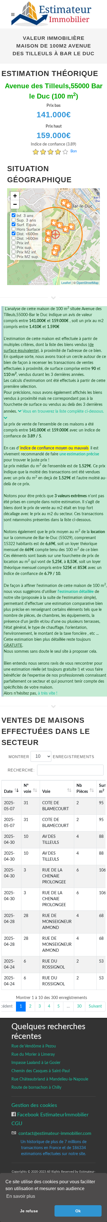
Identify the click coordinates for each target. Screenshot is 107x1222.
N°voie (27, 789)
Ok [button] (78, 1211)
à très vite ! (47, 693)
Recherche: (21, 770)
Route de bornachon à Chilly (36, 1088)
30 (79, 1006)
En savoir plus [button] (20, 1196)
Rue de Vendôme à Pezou (33, 1046)
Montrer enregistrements (51, 756)
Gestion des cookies (34, 1105)
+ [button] (15, 195)
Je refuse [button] (29, 1211)
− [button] (15, 204)
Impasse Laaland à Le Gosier (35, 1063)
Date (8, 792)
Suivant (95, 1006)
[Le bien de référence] (55, 234)
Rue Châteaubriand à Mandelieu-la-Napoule (49, 1079)
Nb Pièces (82, 789)
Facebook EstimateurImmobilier (52, 1114)
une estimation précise (79, 454)
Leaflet (66, 282)
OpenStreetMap (87, 282)
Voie (46, 792)
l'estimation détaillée (76, 592)
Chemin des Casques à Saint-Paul (40, 1071)
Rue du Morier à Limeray (33, 1055)
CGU (16, 1123)
